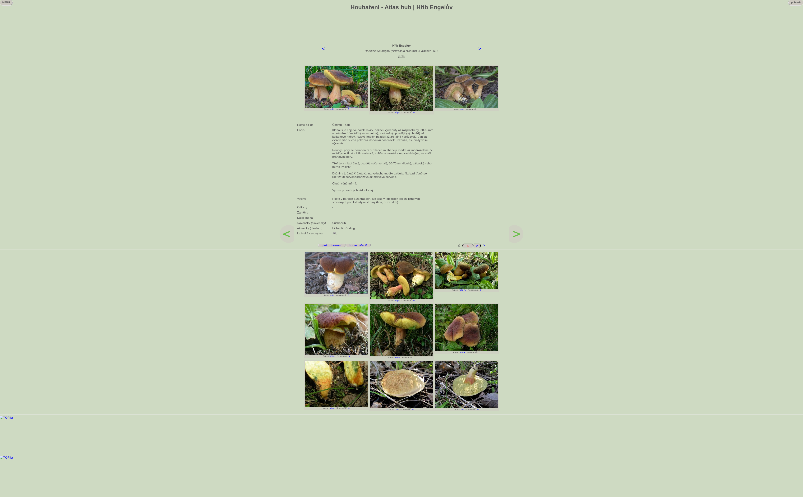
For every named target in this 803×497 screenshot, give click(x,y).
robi (332, 109)
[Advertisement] (401, 24)
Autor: (326, 109)
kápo (397, 112)
